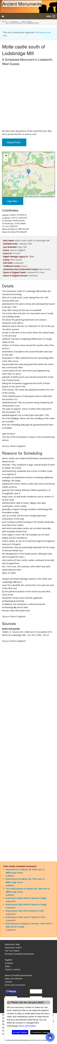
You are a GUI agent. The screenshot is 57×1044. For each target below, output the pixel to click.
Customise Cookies (40, 1032)
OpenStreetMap (40, 196)
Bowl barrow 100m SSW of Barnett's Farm (25, 910)
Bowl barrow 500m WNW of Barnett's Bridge (26, 898)
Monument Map (12, 944)
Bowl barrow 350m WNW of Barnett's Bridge (26, 904)
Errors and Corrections (15, 985)
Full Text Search (12, 950)
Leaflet (30, 196)
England (14, 21)
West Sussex (26, 21)
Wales (7, 966)
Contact (8, 981)
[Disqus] (28, 745)
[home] (21, 16)
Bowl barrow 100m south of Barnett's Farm (25, 917)
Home (4, 21)
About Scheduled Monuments (18, 975)
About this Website (13, 978)
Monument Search (13, 947)
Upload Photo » (14, 142)
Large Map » (13, 201)
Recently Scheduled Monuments (19, 954)
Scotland (9, 963)
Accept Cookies (20, 1032)
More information (27, 1025)
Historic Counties (12, 969)
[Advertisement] (28, 98)
